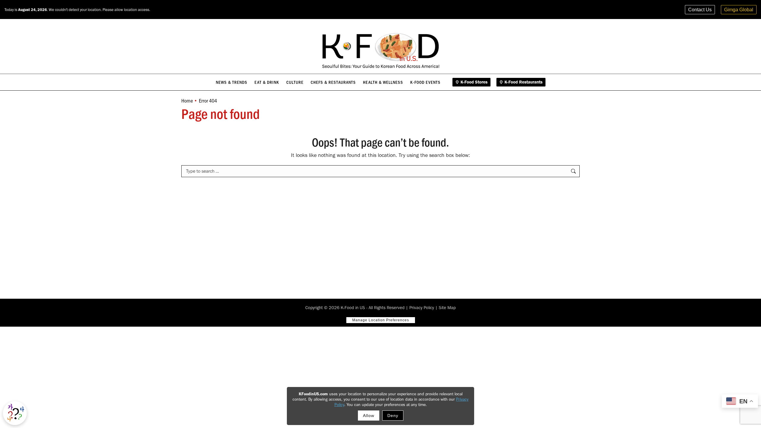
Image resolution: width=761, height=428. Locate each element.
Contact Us (700, 9)
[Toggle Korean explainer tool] (15, 413)
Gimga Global (738, 9)
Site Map (447, 307)
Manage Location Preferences (380, 320)
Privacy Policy (421, 307)
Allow (368, 415)
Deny (392, 415)
